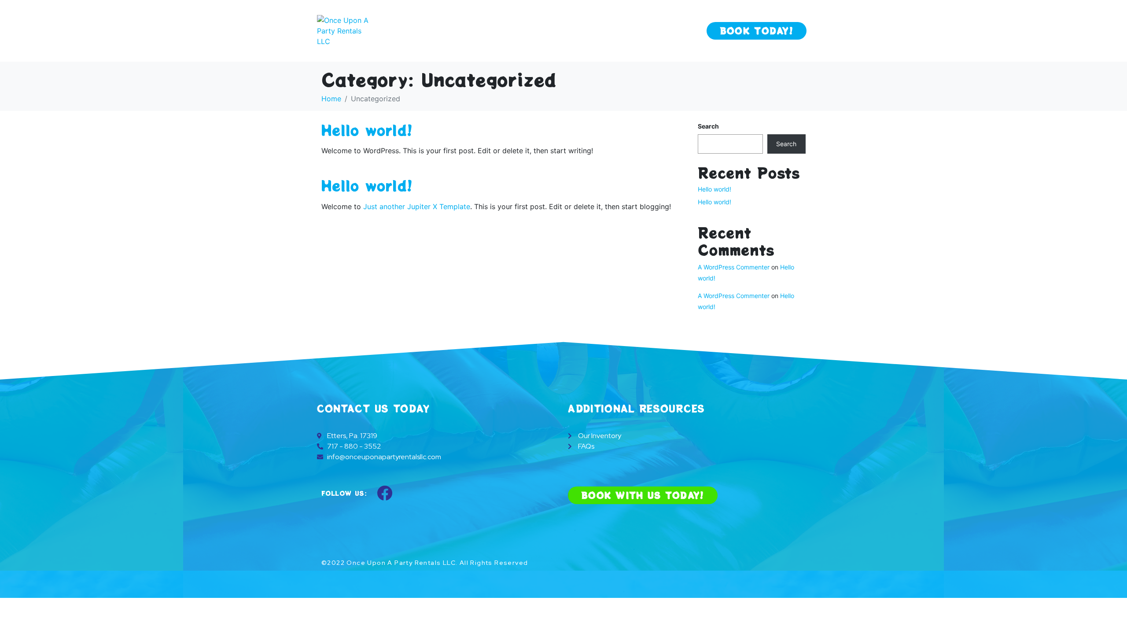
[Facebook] (384, 492)
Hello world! (366, 130)
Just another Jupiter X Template (416, 206)
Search (708, 126)
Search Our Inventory (620, 31)
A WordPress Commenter (734, 267)
